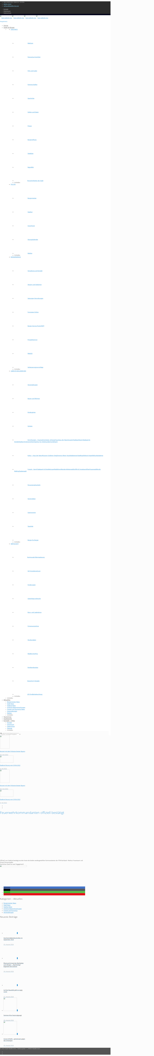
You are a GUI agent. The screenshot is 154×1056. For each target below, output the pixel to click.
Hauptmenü (3, 21)
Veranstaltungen (9, 912)
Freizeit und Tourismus (10, 910)
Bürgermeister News (10, 903)
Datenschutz (7, 13)
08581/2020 (7, 4)
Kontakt (6, 9)
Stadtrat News (8, 907)
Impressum (7, 11)
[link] (19, 734)
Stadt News (7, 905)
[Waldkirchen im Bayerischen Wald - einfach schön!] (24, 18)
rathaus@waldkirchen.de (11, 6)
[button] (7, 888)
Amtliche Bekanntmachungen (13, 909)
